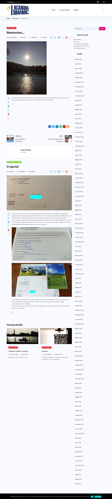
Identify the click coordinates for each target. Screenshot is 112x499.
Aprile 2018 (78, 442)
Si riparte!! (76, 42)
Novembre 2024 (79, 137)
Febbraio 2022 (79, 255)
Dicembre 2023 (79, 182)
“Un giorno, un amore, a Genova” (18, 351)
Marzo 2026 (78, 68)
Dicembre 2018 (79, 420)
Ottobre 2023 (79, 191)
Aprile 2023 (78, 214)
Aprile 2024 (78, 164)
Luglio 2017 (78, 474)
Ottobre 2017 (78, 461)
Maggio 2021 (78, 287)
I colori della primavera (79, 48)
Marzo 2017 (78, 483)
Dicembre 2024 (79, 132)
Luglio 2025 (78, 100)
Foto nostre (15, 18)
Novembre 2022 (79, 233)
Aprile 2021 (78, 292)
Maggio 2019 (78, 397)
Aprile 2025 (78, 114)
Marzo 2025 (78, 118)
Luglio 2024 (78, 150)
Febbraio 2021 (78, 301)
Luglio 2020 (78, 333)
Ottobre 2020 (79, 319)
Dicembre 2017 (79, 452)
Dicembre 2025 (79, 82)
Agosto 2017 (78, 470)
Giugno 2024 (78, 155)
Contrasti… (45, 351)
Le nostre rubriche (64, 10)
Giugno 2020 (78, 337)
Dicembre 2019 (79, 365)
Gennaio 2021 (78, 306)
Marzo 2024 (78, 169)
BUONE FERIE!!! (77, 39)
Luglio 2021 (78, 278)
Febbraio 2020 (79, 356)
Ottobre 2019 (78, 374)
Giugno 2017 (78, 479)
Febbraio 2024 (79, 173)
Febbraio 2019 (79, 410)
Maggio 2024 (78, 160)
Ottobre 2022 (79, 237)
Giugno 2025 (78, 105)
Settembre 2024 (79, 146)
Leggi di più (98, 496)
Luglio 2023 (78, 201)
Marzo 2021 (78, 296)
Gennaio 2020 (79, 360)
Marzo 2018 (78, 447)
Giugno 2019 (78, 392)
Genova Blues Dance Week (22, 2)
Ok (92, 496)
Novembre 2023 (79, 187)
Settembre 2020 (79, 324)
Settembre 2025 (79, 96)
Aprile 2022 (78, 246)
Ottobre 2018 (78, 429)
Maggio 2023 (78, 210)
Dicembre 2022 (79, 228)
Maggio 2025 (78, 109)
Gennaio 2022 (78, 260)
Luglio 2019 (78, 388)
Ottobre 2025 (79, 91)
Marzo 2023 (78, 219)
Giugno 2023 (78, 205)
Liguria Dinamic (14, 354)
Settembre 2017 (79, 465)
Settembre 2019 (79, 379)
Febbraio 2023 (79, 223)
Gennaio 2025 (78, 128)
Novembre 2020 (79, 315)
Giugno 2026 (78, 59)
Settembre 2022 (79, 242)
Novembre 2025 (79, 87)
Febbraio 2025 (79, 123)
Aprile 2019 (78, 401)
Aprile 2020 (78, 347)
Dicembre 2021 (79, 264)
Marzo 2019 (78, 406)
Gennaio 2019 (78, 415)
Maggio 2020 (78, 342)
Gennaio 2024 (79, 178)
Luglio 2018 (78, 438)
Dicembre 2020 (79, 310)
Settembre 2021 (79, 274)
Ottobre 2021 (78, 269)
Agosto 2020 (78, 328)
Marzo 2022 (78, 251)
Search (102, 28)
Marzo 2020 (78, 351)
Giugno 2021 (78, 283)
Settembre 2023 (79, 196)
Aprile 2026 (78, 64)
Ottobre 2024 (79, 141)
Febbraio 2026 (79, 73)
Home (53, 10)
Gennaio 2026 (78, 77)
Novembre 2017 (79, 456)
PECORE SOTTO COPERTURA (81, 46)
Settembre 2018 (79, 433)
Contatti (76, 10)
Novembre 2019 (79, 369)
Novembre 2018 (79, 424)
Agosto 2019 (78, 383)
